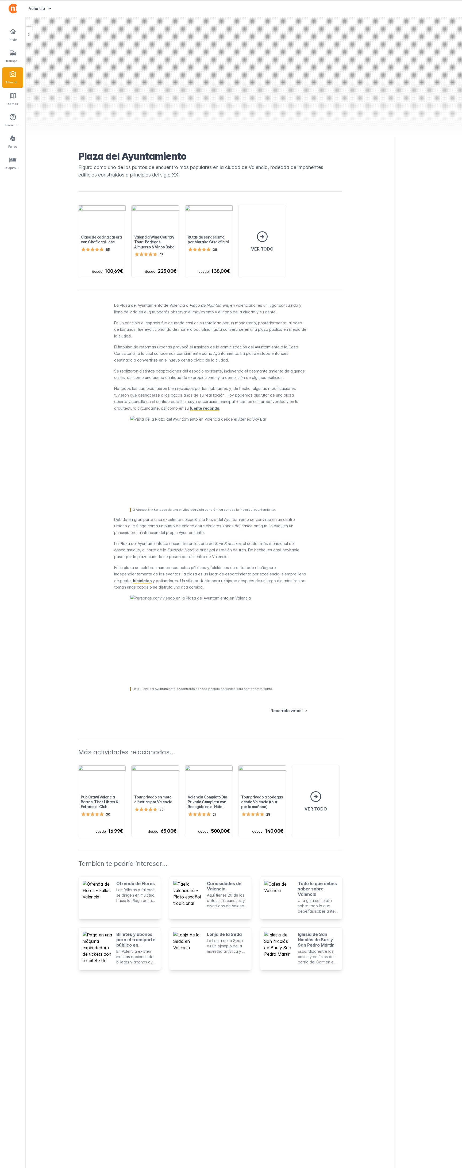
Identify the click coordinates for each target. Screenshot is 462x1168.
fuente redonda (204, 408)
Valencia (40, 8)
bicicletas (142, 580)
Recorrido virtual (287, 710)
